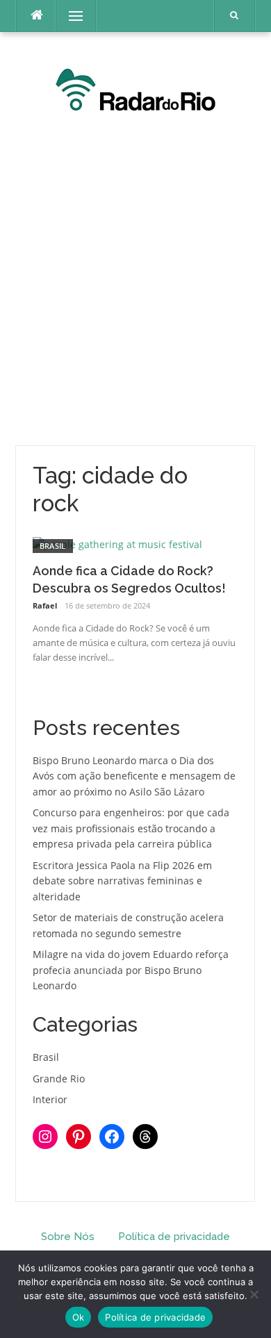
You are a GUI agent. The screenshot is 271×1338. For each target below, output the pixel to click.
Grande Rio (59, 1078)
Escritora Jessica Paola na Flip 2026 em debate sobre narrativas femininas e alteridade (122, 881)
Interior (50, 1099)
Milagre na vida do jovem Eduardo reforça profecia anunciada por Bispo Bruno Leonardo (131, 970)
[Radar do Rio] (135, 87)
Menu (69, 15)
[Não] (254, 1294)
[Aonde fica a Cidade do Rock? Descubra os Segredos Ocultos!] (117, 543)
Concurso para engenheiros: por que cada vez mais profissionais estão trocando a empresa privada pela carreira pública (131, 828)
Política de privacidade (174, 1236)
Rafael (45, 605)
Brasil (53, 545)
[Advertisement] (135, 284)
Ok (78, 1317)
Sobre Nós (68, 1236)
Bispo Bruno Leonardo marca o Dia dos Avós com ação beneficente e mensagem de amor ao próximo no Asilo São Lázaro (134, 776)
